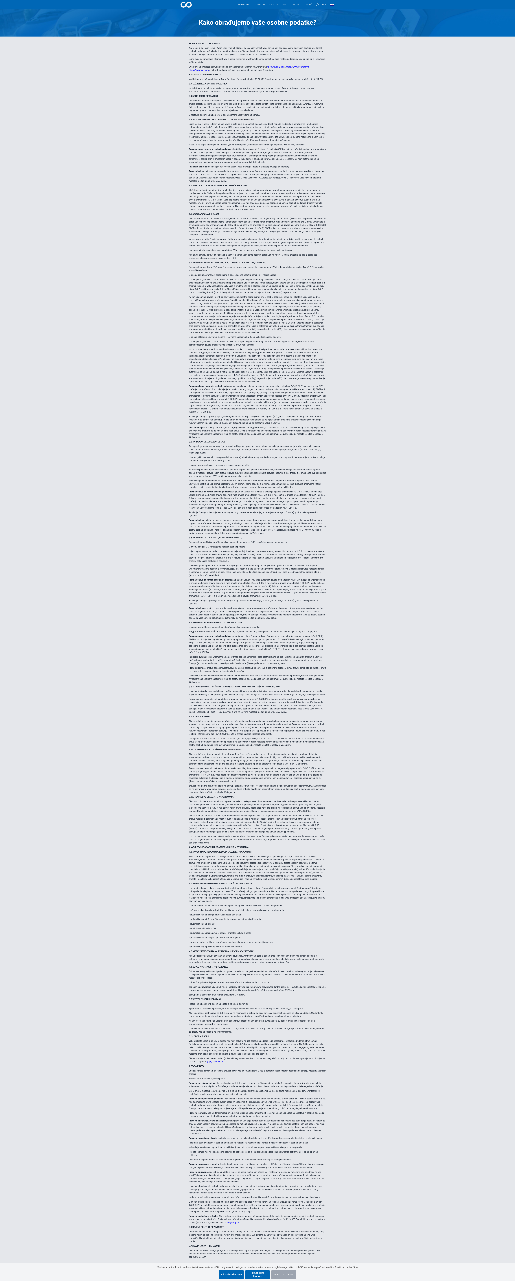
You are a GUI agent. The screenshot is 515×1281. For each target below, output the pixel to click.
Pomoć (308, 4)
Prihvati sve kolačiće (231, 1274)
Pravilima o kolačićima (346, 1267)
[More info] (185, 4)
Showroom (259, 4)
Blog (284, 4)
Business (273, 4)
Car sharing (243, 4)
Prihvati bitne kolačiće (257, 1274)
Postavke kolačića (283, 1274)
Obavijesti (296, 4)
